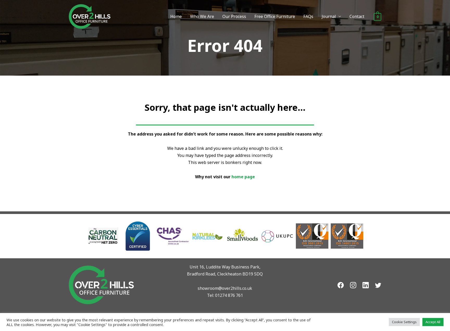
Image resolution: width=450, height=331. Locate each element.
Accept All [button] (433, 322)
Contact (356, 16)
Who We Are (202, 16)
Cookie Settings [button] (404, 322)
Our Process (234, 16)
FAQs (308, 16)
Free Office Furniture (274, 16)
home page (243, 177)
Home (176, 16)
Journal (329, 16)
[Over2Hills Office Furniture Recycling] (89, 16)
